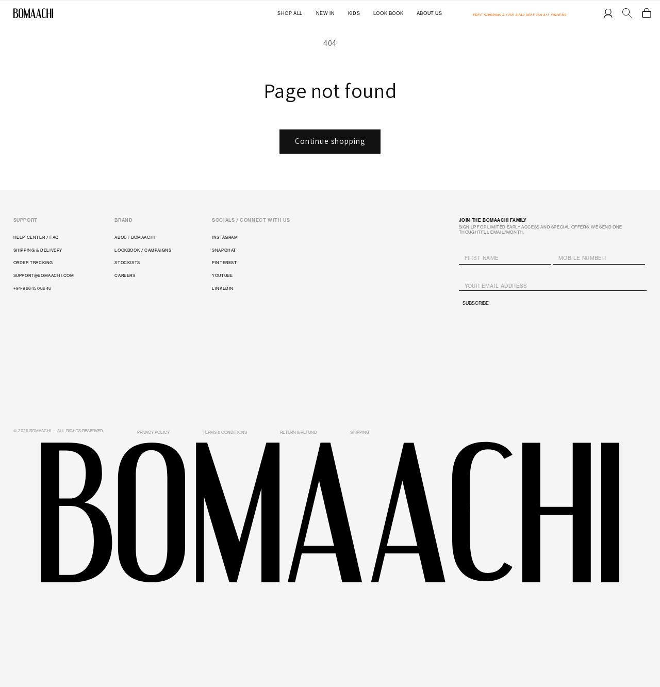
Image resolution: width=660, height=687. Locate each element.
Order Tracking (33, 262)
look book (388, 13)
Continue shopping (330, 141)
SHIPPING (359, 432)
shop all (290, 13)
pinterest (224, 262)
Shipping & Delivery (37, 250)
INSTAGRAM (225, 237)
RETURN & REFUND (298, 432)
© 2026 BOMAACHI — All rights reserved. (58, 430)
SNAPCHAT (224, 250)
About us (429, 13)
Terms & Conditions (225, 432)
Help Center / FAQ (36, 237)
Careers (124, 275)
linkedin (223, 288)
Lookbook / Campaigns (142, 250)
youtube (222, 275)
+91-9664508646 (32, 288)
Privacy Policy (153, 432)
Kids (354, 13)
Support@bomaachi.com (43, 275)
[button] (646, 13)
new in (325, 13)
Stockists (127, 262)
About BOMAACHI (134, 237)
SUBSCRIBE (476, 303)
